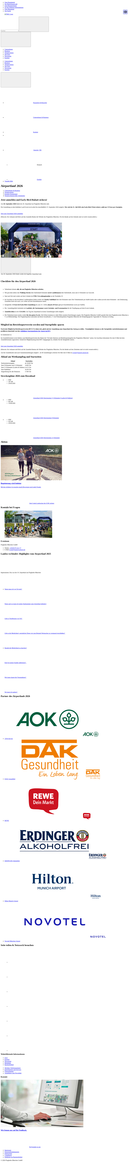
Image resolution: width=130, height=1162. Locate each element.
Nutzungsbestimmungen (12, 1152)
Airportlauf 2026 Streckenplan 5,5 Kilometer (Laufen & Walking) (53, 398)
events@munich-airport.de (80, 352)
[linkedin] (22, 962)
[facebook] (22, 1006)
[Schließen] (16, 79)
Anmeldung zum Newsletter (13, 1073)
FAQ (6, 1058)
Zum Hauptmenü (10, 2)
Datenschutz (8, 1153)
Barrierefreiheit (9, 1065)
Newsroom (8, 56)
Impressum (8, 1150)
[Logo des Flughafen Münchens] (9, 14)
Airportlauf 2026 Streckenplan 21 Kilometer (46, 438)
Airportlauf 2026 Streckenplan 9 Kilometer (46, 418)
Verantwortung (9, 53)
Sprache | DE (37, 150)
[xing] (22, 1021)
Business (7, 51)
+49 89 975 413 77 (15, 548)
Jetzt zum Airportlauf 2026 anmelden (12, 213)
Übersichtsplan (9, 1071)
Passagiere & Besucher (40, 103)
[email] (22, 1036)
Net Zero (7, 54)
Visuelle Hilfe (9, 181)
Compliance (8, 1155)
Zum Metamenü (9, 9)
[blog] (22, 1050)
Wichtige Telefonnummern (13, 1068)
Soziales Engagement (11, 194)
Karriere (7, 58)
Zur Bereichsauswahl (11, 4)
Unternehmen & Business (41, 117)
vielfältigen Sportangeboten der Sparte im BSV (35, 331)
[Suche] (34, 24)
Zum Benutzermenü (11, 6)
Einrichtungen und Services (13, 1069)
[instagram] (22, 977)
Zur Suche (8, 11)
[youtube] (22, 991)
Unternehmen (9, 49)
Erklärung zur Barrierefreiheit (13, 1157)
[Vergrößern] (16, 265)
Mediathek (8, 1063)
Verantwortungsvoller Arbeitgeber (15, 196)
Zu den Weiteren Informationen (14, 7)
